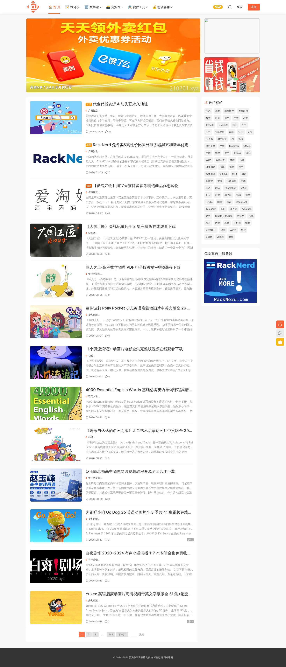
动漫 (90, 355)
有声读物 (93, 559)
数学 (208, 117)
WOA (208, 159)
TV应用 (210, 124)
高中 (245, 117)
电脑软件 (229, 110)
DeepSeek (241, 201)
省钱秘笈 (93, 192)
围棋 (251, 215)
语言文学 (93, 396)
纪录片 (91, 233)
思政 (243, 229)
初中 (244, 124)
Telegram (211, 208)
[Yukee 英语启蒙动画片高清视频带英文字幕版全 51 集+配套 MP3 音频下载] (56, 607)
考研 (222, 166)
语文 (227, 117)
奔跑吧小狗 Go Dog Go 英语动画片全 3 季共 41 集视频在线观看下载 (139, 512)
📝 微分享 (72, 7)
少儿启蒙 (93, 314)
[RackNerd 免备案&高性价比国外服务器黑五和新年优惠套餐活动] (56, 158)
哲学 (241, 166)
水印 (234, 173)
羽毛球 (228, 194)
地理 (232, 159)
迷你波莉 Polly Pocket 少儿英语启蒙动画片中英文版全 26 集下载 (138, 308)
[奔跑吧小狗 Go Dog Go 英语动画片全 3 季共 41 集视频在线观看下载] (56, 525)
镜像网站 (210, 166)
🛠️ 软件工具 (136, 7)
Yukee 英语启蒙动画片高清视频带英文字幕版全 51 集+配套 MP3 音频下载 (137, 594)
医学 (217, 222)
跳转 (141, 634)
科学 (217, 194)
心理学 (209, 180)
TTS (208, 194)
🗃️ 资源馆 (113, 7)
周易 (243, 173)
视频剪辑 (210, 173)
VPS (250, 131)
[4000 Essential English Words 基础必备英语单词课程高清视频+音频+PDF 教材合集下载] (56, 403)
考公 (227, 222)
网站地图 (168, 657)
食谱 (229, 201)
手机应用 (243, 110)
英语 (208, 110)
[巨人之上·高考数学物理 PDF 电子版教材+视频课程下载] (56, 280)
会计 (208, 222)
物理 (217, 152)
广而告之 (93, 110)
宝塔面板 (220, 131)
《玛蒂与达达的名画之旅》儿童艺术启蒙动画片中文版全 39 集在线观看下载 (137, 431)
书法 (240, 138)
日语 (208, 187)
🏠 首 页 (54, 7)
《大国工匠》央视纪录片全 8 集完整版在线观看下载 (131, 226)
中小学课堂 (94, 273)
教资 (231, 236)
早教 (217, 110)
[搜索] (230, 7)
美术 (208, 152)
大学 (227, 152)
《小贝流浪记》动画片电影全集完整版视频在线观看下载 (134, 349)
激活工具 (210, 145)
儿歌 (241, 159)
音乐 (223, 208)
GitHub (223, 173)
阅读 (219, 201)
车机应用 (220, 159)
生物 (222, 145)
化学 (231, 166)
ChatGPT (211, 229)
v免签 (244, 187)
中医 (220, 180)
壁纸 (223, 229)
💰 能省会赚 (161, 7)
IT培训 (237, 222)
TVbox (237, 152)
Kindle (209, 201)
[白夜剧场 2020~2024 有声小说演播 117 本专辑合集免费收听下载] (56, 566)
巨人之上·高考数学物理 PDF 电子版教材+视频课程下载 (133, 267)
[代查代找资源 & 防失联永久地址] (56, 117)
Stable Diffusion (223, 215)
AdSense (246, 208)
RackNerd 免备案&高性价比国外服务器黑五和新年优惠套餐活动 (139, 145)
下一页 (121, 634)
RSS (248, 152)
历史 (208, 131)
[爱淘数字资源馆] (33, 7)
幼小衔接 (222, 138)
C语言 (209, 236)
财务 (208, 215)
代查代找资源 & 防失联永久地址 (117, 104)
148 (111, 634)
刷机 (231, 131)
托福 (238, 194)
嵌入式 (233, 208)
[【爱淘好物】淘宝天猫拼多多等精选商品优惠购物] (56, 199)
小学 (236, 117)
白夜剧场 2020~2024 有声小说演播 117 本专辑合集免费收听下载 (138, 553)
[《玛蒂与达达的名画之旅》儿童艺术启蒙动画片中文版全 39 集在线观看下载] (56, 444)
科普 (217, 117)
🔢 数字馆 (92, 7)
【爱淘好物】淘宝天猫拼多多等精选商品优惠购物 (132, 185)
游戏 (243, 180)
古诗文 (240, 215)
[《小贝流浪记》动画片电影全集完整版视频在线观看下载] (56, 362)
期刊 (234, 124)
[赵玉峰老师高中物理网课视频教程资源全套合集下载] (56, 485)
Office (246, 145)
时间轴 (149, 657)
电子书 (209, 138)
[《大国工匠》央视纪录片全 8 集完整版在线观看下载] (56, 240)
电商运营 (231, 180)
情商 (247, 222)
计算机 (220, 236)
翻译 (217, 187)
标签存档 (158, 657)
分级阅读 (223, 124)
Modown (234, 145)
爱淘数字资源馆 (137, 657)
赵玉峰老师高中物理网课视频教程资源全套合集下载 (130, 471)
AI (233, 138)
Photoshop (230, 187)
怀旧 (241, 131)
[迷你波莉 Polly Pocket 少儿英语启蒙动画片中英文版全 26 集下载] (56, 321)
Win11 (233, 229)
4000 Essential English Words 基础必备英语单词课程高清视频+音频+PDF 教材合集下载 (139, 390)
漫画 (248, 194)
